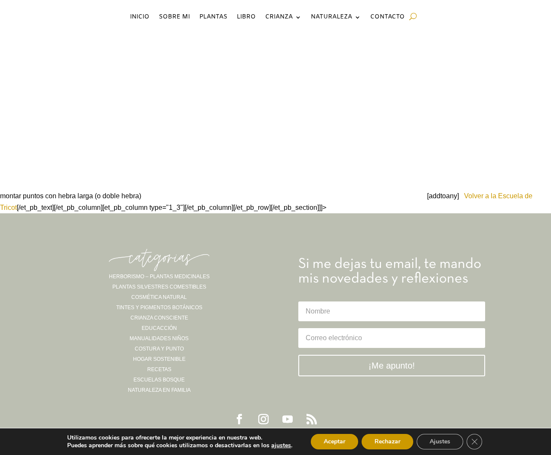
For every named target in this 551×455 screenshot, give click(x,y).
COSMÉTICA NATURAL (159, 297)
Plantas (213, 17)
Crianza (279, 17)
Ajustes (440, 441)
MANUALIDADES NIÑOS (159, 338)
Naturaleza (331, 17)
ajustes (281, 445)
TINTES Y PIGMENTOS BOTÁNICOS (159, 307)
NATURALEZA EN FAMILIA (159, 390)
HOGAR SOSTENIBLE (159, 359)
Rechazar (387, 441)
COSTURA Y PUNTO (159, 349)
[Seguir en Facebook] (239, 419)
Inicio (139, 17)
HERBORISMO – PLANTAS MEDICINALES (159, 277)
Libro (246, 17)
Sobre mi (174, 17)
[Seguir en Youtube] (287, 419)
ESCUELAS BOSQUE (159, 380)
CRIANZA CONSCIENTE (159, 318)
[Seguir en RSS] (311, 419)
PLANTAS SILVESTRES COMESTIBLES (159, 287)
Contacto (387, 17)
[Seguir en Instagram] (263, 419)
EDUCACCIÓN (159, 328)
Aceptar (334, 441)
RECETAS (159, 369)
